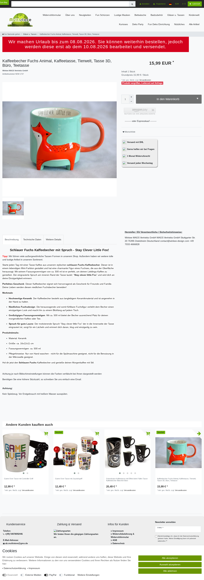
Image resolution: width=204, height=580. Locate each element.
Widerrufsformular (52, 15)
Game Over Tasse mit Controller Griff (18, 479)
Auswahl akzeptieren (170, 564)
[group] (25, 452)
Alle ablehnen (170, 571)
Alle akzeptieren (170, 558)
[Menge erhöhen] (131, 97)
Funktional (69, 575)
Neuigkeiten (85, 15)
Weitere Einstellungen (88, 575)
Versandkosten (145, 80)
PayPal (52, 575)
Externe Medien (33, 575)
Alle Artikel (194, 24)
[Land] (170, 3)
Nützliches (179, 24)
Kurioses (123, 24)
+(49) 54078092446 (14, 534)
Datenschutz (119, 543)
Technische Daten (32, 239)
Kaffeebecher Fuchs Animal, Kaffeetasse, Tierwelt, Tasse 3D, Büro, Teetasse (176, 479)
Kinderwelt (194, 15)
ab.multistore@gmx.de (16, 543)
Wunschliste (129, 132)
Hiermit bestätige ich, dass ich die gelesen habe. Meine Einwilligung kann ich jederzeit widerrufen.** (178, 538)
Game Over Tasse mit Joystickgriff (68, 479)
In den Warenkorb (168, 99)
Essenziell (12, 575)
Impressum (118, 531)
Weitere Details (53, 239)
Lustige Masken (122, 15)
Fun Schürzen (102, 15)
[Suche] (132, 4)
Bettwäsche (140, 15)
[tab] (11, 239)
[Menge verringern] (131, 101)
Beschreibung (12, 239)
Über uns (70, 15)
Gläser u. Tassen (175, 15)
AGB (115, 540)
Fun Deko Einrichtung (159, 24)
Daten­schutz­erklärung (15, 568)
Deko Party (137, 24)
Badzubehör (157, 15)
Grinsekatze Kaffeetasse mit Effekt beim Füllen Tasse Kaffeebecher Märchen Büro (127, 479)
